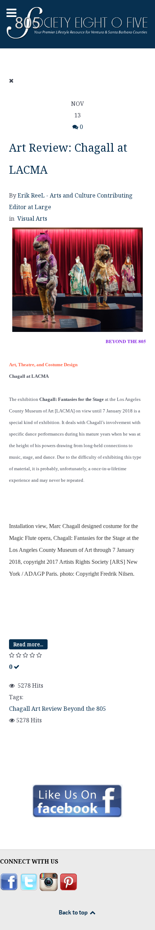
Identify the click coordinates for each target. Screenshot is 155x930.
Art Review (46, 709)
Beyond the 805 (84, 709)
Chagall (19, 709)
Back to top (74, 912)
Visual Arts (32, 218)
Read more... (28, 644)
